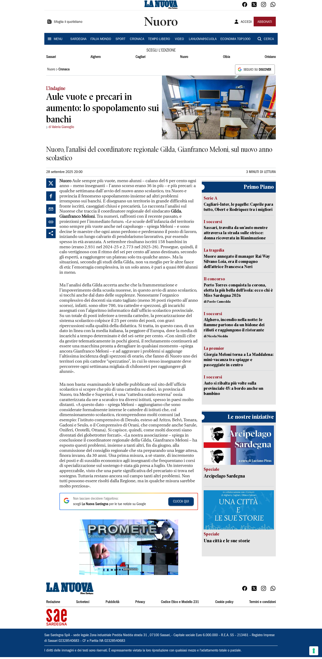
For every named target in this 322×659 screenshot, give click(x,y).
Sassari (51, 57)
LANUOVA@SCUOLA (203, 39)
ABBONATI (264, 22)
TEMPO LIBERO (159, 39)
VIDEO (179, 39)
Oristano (270, 57)
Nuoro (184, 57)
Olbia (226, 57)
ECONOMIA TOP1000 (235, 39)
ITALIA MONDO (100, 39)
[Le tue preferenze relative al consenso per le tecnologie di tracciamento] (313, 650)
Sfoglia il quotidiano (68, 22)
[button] (129, 547)
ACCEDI (246, 22)
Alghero (96, 57)
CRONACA (137, 39)
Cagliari (140, 57)
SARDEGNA (78, 39)
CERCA (269, 39)
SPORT (120, 39)
